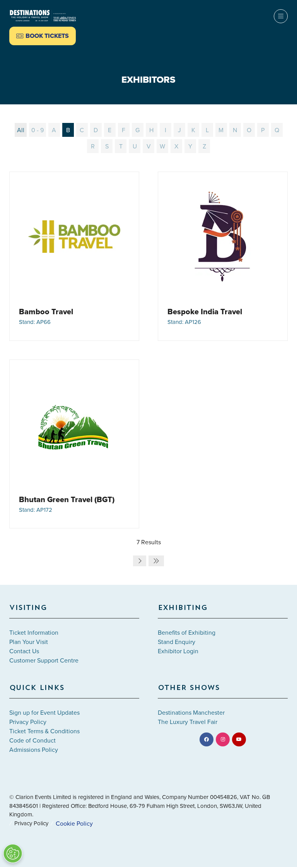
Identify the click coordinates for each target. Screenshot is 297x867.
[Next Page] (139, 560)
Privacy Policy (27, 721)
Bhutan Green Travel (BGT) (66, 499)
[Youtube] (239, 739)
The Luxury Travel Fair (187, 721)
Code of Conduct (32, 740)
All (20, 130)
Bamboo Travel (46, 311)
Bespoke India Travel (204, 311)
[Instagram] (223, 739)
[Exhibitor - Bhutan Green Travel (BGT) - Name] (74, 444)
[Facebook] (206, 739)
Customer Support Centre (44, 660)
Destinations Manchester (191, 712)
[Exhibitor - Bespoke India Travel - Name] (222, 256)
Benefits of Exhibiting (186, 632)
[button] (42, 36)
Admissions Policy (33, 749)
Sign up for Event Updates (44, 712)
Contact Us (24, 651)
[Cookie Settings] (12, 853)
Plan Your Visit (28, 641)
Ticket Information (33, 632)
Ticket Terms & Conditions (44, 731)
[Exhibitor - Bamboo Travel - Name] (74, 256)
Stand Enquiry (176, 641)
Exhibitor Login (178, 651)
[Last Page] (156, 560)
